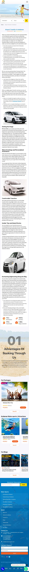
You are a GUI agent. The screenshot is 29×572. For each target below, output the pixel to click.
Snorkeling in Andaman (8, 494)
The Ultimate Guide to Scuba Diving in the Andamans (9, 470)
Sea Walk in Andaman (7, 501)
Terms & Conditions (7, 515)
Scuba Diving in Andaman (8, 496)
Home (2, 24)
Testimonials (5, 522)
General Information (7, 525)
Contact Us (5, 517)
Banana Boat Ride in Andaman (9, 499)
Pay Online (5, 527)
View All (14, 411)
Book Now (23, 407)
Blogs (4, 520)
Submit (14, 553)
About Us (5, 512)
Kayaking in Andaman (7, 504)
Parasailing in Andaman (8, 506)
